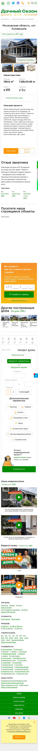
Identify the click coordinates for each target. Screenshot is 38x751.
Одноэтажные (5, 619)
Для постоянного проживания (10, 610)
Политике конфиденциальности (19, 731)
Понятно (19, 737)
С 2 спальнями (22, 660)
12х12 (26, 638)
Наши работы (5, 19)
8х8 (21, 635)
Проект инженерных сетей (9, 685)
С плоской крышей (7, 667)
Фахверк (12, 605)
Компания (19, 709)
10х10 (11, 638)
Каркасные (4, 605)
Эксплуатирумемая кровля (20, 434)
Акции (19, 693)
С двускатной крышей (21, 667)
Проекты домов (19, 697)
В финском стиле (22, 673)
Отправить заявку (19, 294)
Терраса (27, 407)
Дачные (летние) (6, 607)
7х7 (9, 635)
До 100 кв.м (5, 626)
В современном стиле (8, 673)
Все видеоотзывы (16, 194)
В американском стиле (8, 660)
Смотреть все (8, 484)
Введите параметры (19, 361)
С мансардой (24, 392)
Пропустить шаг (18, 355)
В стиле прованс (14, 656)
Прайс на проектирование (9, 687)
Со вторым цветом (7, 665)
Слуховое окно (20, 439)
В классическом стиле (22, 671)
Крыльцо (13, 407)
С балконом (5, 651)
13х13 (3, 640)
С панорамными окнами (8, 654)
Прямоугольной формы (8, 642)
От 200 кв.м (18, 628)
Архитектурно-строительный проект (12, 683)
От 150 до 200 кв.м (7, 628)
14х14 (8, 640)
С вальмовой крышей (21, 669)
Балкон (20, 412)
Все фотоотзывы (5, 194)
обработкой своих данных (19, 300)
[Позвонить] (23, 3)
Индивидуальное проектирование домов (14, 681)
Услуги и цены (19, 701)
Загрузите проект (19, 367)
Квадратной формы (17, 640)
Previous (4, 50)
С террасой (21, 654)
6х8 (6, 635)
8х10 (2, 638)
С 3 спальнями (6, 662)
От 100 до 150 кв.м (16, 626)
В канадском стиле (7, 671)
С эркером (4, 656)
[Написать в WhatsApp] (9, 3)
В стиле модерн (6, 658)
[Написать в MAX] (18, 3)
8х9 (24, 635)
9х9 (6, 638)
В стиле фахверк (6, 649)
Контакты (19, 713)
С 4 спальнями (17, 662)
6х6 (2, 635)
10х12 (16, 638)
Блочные (19, 605)
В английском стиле (19, 658)
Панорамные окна (20, 418)
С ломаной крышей (7, 669)
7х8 (13, 635)
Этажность (9, 387)
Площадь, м (17, 371)
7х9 (17, 635)
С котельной (18, 665)
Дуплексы (24, 610)
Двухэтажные (15, 619)
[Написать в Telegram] (13, 3)
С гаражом (13, 651)
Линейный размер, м (11, 380)
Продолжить (19, 469)
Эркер (20, 423)
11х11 (21, 638)
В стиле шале (18, 649)
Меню (36, 3)
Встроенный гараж (20, 429)
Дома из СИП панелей (8, 612)
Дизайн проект (23, 685)
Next (33, 50)
